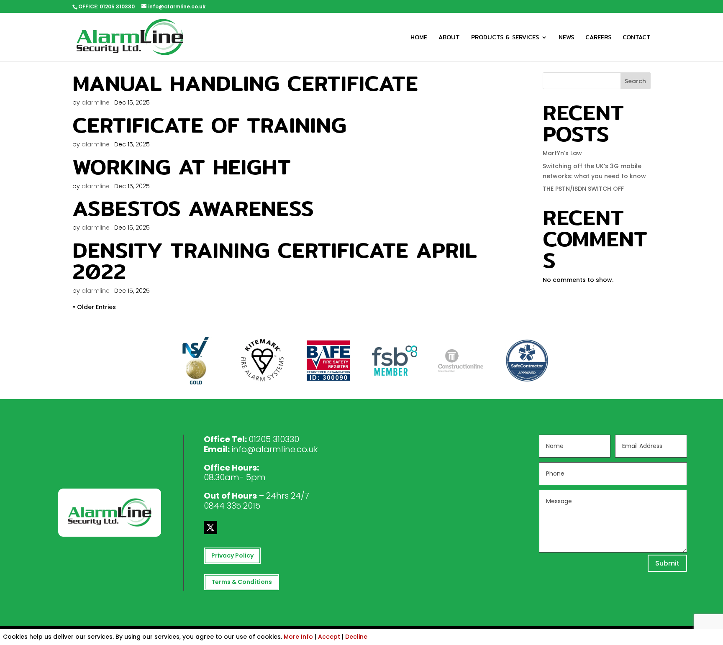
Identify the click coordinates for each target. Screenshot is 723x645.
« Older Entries (94, 307)
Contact (637, 38)
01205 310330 (274, 439)
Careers (598, 38)
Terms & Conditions (241, 582)
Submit (667, 563)
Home (418, 38)
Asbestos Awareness (193, 208)
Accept (329, 636)
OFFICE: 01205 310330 (106, 6)
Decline (356, 636)
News (566, 38)
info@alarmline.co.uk (274, 449)
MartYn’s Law (562, 153)
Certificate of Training (209, 124)
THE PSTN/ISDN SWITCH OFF (583, 188)
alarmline (96, 102)
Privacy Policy (232, 555)
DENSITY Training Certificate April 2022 (274, 260)
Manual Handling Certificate (245, 83)
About (449, 38)
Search (635, 81)
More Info (298, 636)
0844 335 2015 (232, 506)
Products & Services (505, 38)
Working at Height (181, 166)
